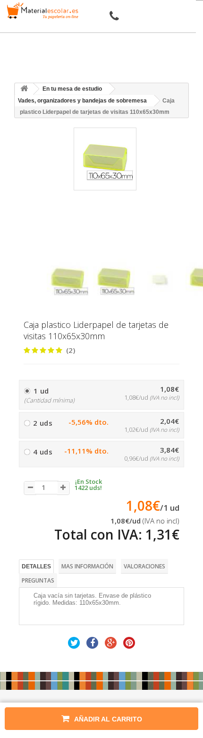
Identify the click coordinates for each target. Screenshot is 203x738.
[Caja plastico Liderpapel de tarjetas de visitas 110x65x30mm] (67, 279)
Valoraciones (144, 566)
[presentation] (50, 250)
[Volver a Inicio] (24, 89)
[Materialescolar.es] (41, 10)
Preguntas (38, 580)
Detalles (36, 566)
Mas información (87, 566)
